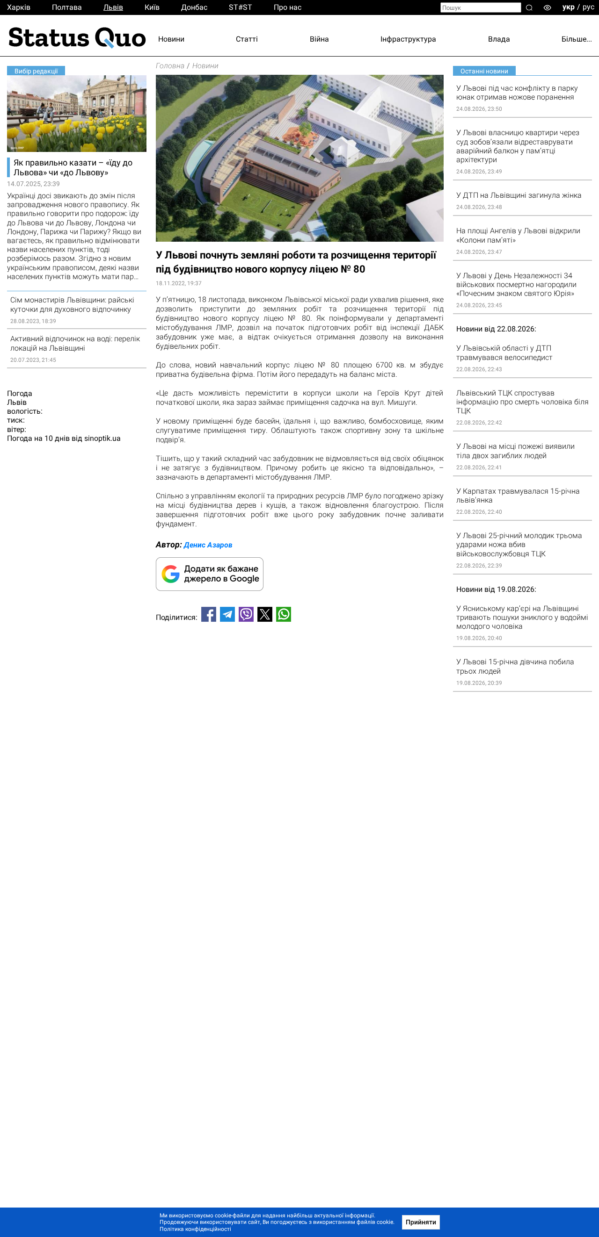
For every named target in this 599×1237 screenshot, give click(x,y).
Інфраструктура (408, 39)
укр (568, 6)
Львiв (113, 7)
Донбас (194, 7)
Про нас (287, 7)
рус (588, 6)
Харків (18, 7)
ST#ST (240, 7)
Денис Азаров (208, 544)
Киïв (152, 7)
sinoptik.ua (102, 438)
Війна (319, 39)
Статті (247, 39)
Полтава (67, 7)
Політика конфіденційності (195, 1229)
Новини (171, 39)
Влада (499, 39)
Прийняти (421, 1222)
